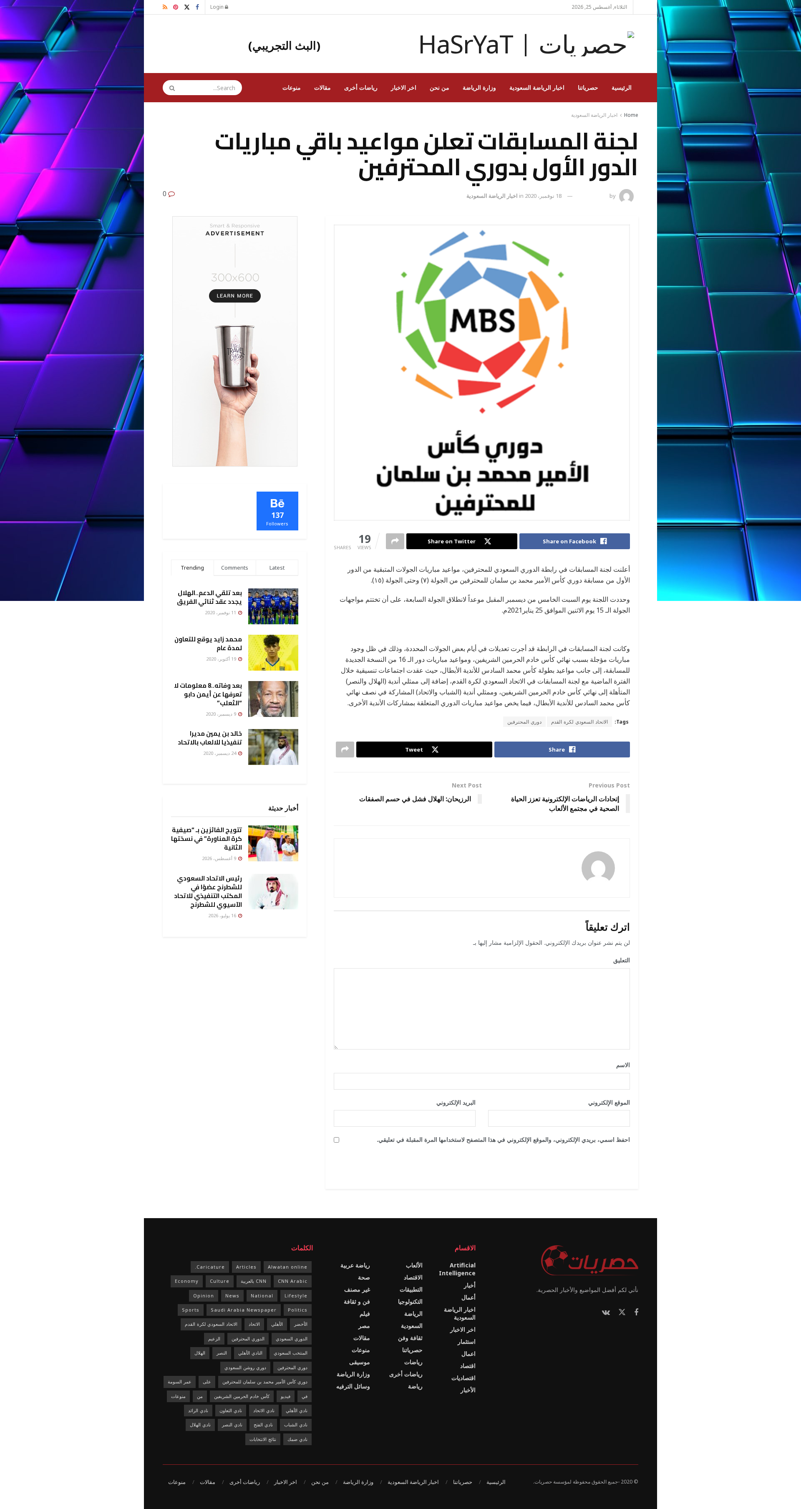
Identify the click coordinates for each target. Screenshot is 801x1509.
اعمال (468, 1354)
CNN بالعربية (254, 1281)
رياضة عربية (355, 1265)
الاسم (620, 1065)
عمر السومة (179, 1381)
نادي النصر (232, 1424)
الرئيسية (622, 87)
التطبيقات (411, 1289)
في (304, 1396)
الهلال (199, 1353)
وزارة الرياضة (479, 87)
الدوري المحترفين (248, 1338)
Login (217, 6)
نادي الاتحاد (264, 1410)
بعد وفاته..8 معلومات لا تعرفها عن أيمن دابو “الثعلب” (208, 694)
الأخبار (468, 1390)
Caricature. (210, 1267)
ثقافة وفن (410, 1338)
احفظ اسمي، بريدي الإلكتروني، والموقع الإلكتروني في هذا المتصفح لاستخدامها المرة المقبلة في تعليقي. (503, 1139)
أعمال (468, 1297)
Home (631, 115)
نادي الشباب (295, 1424)
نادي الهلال (200, 1424)
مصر (364, 1326)
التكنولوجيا (410, 1301)
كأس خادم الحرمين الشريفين (242, 1396)
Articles (246, 1267)
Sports (190, 1310)
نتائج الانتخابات (262, 1439)
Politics (297, 1310)
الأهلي (277, 1324)
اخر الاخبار (403, 87)
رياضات (413, 1362)
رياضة (415, 1386)
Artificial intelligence (457, 1269)
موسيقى (359, 1362)
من (200, 1396)
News (232, 1295)
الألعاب (414, 1265)
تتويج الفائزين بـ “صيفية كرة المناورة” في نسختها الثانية (206, 838)
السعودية (412, 1326)
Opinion (203, 1295)
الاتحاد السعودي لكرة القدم (579, 721)
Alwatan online (287, 1267)
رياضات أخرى (361, 87)
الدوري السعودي (291, 1338)
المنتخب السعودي (290, 1353)
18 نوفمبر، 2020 (543, 195)
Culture (219, 1281)
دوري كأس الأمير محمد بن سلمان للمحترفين (264, 1381)
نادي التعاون (230, 1410)
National (262, 1295)
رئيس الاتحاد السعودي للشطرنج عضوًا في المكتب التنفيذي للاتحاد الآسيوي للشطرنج (208, 891)
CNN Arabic (292, 1281)
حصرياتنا (588, 87)
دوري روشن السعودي (245, 1367)
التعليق (618, 960)
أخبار (470, 1285)
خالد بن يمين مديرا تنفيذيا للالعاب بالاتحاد (210, 737)
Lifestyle (296, 1295)
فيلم (365, 1313)
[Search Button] (169, 87)
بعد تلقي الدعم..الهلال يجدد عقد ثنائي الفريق (209, 597)
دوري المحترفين (524, 721)
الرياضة (413, 1313)
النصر (222, 1353)
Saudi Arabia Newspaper (244, 1310)
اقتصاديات (463, 1378)
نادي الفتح (263, 1424)
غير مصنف (357, 1289)
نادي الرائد (198, 1410)
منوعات (291, 87)
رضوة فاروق (594, 195)
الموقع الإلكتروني (609, 1102)
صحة (364, 1277)
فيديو (285, 1396)
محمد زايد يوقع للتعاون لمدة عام (208, 643)
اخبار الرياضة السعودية (536, 87)
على (207, 1381)
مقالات (322, 87)
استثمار (467, 1341)
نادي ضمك (297, 1439)
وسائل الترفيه (353, 1386)
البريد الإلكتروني (453, 1102)
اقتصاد (468, 1366)
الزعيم (214, 1338)
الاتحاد (254, 1324)
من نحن (439, 87)
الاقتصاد (413, 1277)
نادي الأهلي (296, 1410)
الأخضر (300, 1324)
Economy (187, 1281)
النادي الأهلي (250, 1353)
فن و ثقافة (357, 1301)
